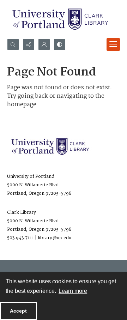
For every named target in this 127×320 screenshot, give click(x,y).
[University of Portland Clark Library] (60, 19)
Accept (18, 311)
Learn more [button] (73, 291)
